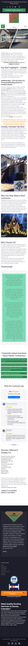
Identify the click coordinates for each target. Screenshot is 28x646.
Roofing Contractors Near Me (8, 456)
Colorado (12, 610)
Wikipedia (3, 487)
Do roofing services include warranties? (11, 373)
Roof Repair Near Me (6, 459)
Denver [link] (3, 93)
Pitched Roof (4, 473)
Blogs (15, 487)
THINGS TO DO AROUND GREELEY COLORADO (9, 491)
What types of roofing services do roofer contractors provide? (14, 360)
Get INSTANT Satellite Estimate (13, 10)
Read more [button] (8, 440)
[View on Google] (4, 430)
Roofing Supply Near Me (7, 461)
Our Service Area (7, 548)
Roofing (7, 625)
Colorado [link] (9, 88)
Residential (3, 566)
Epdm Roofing (4, 470)
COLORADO (10, 41)
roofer (5, 535)
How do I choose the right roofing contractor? (12, 376)
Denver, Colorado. (20, 533)
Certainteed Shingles (6, 467)
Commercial (4, 568)
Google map (10, 487)
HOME (3, 41)
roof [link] (23, 104)
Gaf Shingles (4, 462)
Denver (8, 610)
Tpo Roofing (4, 465)
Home (2, 565)
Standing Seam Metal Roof (7, 457)
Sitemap (3, 574)
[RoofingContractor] (14, 579)
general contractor (6, 617)
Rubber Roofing (4, 471)
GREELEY (17, 41)
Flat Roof (3, 468)
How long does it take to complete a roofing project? (14, 364)
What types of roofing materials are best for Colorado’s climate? (12, 369)
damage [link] (11, 116)
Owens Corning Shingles (7, 464)
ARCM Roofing (4, 90)
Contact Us (3, 569)
